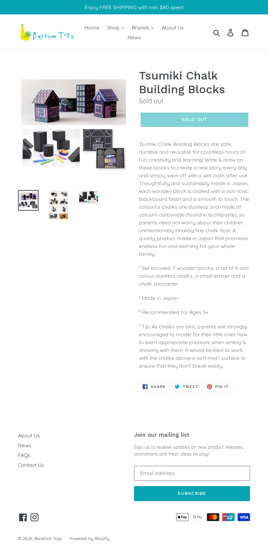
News (134, 37)
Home (91, 27)
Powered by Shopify (89, 538)
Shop (114, 27)
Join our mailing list (161, 434)
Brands (141, 27)
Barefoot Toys (48, 538)
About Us (173, 27)
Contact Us (31, 465)
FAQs (24, 455)
